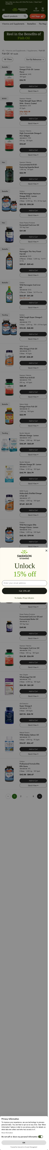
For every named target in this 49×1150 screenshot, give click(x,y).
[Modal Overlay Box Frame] (24, 575)
